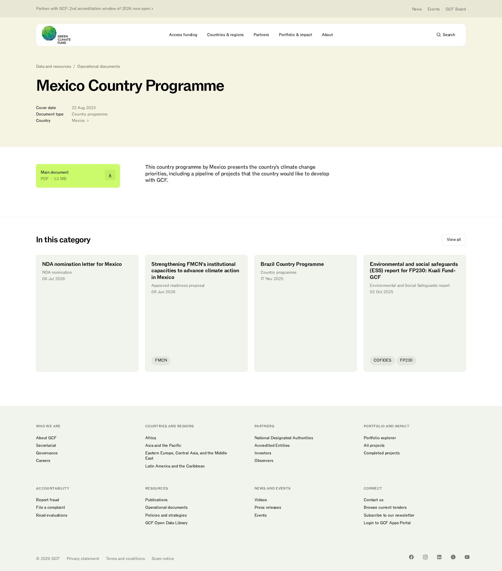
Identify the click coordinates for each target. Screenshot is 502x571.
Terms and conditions (125, 558)
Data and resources (53, 66)
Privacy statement (83, 558)
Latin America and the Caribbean (175, 466)
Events (434, 9)
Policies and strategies (166, 515)
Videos (260, 500)
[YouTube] (467, 557)
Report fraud (47, 500)
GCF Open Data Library (166, 523)
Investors (262, 453)
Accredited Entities (272, 445)
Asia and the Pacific (163, 445)
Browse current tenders (385, 507)
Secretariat (46, 445)
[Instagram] (425, 557)
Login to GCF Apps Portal (387, 523)
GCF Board (456, 9)
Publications (156, 500)
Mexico (79, 120)
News (417, 9)
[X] (453, 557)
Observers (263, 460)
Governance (47, 453)
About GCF (46, 438)
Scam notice (163, 558)
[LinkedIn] (439, 557)
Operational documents (98, 66)
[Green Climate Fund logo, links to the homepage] (59, 35)
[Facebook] (411, 557)
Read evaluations (51, 515)
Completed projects (381, 453)
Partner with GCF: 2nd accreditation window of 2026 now (93, 8)
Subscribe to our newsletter (389, 515)
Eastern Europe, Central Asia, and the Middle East (186, 456)
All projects (374, 445)
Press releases (267, 507)
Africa (150, 438)
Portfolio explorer (380, 438)
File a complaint (50, 507)
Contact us (373, 500)
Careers (43, 460)
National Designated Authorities (283, 438)
